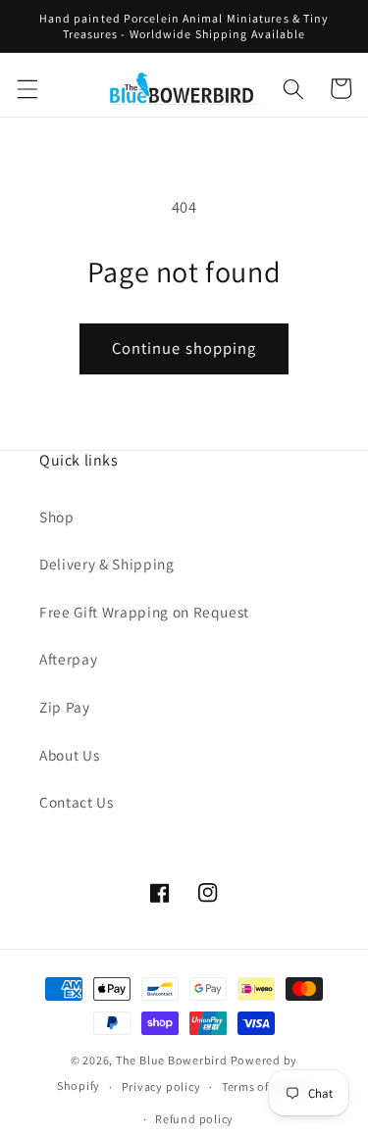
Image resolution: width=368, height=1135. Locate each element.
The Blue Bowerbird (172, 1060)
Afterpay (68, 658)
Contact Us (76, 802)
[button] (26, 88)
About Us (69, 755)
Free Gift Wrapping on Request (144, 611)
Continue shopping (184, 348)
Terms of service (266, 1086)
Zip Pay (64, 706)
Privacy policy (161, 1086)
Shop (57, 516)
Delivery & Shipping (107, 563)
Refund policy (194, 1118)
